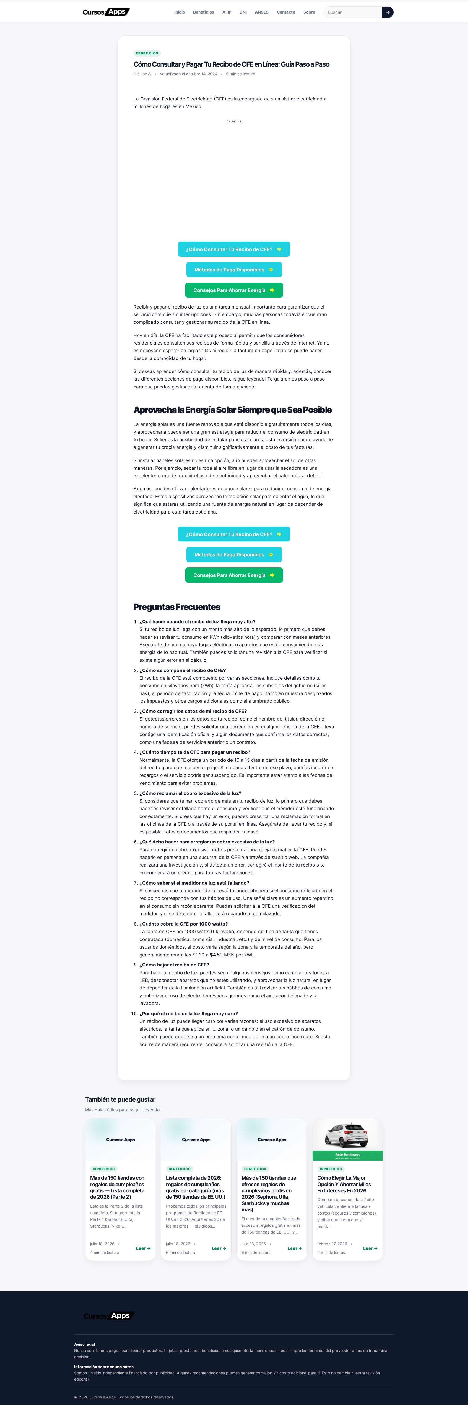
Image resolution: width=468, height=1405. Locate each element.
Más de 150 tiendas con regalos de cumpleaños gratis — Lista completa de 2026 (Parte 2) (117, 1187)
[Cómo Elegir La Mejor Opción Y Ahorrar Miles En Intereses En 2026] (348, 1139)
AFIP (227, 12)
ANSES (262, 12)
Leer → (143, 1248)
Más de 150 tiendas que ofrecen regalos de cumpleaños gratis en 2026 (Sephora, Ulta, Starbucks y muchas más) (269, 1194)
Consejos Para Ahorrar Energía (234, 289)
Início (179, 12)
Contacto (286, 12)
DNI (243, 12)
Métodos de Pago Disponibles (234, 269)
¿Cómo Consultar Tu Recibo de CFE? (234, 248)
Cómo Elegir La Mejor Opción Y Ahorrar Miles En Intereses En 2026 (344, 1184)
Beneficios (203, 12)
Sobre (309, 12)
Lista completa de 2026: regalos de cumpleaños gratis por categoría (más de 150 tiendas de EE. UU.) (196, 1187)
